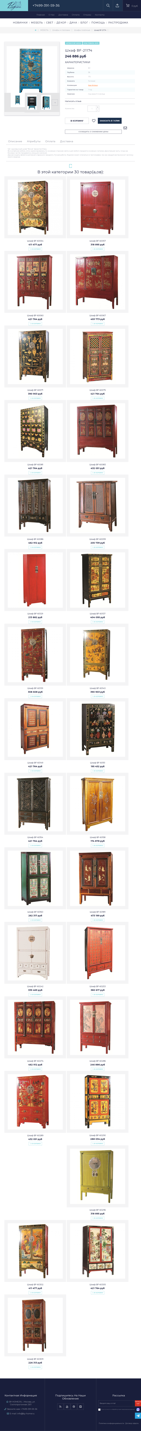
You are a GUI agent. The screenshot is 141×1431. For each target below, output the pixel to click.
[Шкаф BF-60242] (35, 953)
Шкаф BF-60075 (98, 390)
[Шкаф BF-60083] (97, 431)
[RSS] (60, 1407)
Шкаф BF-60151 (97, 763)
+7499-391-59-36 (46, 5)
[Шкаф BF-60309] (35, 1325)
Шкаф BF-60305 (98, 1284)
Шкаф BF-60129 (35, 613)
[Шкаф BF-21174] (18, 100)
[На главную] (35, 30)
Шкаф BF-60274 (35, 1061)
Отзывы (87, 15)
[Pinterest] (74, 1407)
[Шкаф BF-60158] (97, 804)
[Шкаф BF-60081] (35, 431)
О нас (52, 15)
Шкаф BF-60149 (35, 763)
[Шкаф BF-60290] (97, 1102)
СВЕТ (49, 22)
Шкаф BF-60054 (35, 241)
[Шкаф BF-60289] (35, 1102)
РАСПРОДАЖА (118, 22)
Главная (41, 15)
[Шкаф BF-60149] (35, 729)
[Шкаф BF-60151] (97, 729)
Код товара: (89, 43)
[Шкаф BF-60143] (97, 655)
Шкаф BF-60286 (98, 1061)
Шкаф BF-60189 (97, 912)
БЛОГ (84, 22)
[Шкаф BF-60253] (97, 953)
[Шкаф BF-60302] (35, 1251)
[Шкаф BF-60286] (97, 1027)
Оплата (76, 15)
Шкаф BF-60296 (98, 1210)
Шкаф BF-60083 (97, 464)
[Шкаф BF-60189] (97, 878)
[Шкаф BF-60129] (35, 580)
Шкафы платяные (82, 30)
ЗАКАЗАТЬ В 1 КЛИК (110, 121)
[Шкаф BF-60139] (35, 655)
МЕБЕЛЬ (37, 22)
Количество (69, 109)
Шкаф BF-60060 (35, 315)
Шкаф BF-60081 (35, 464)
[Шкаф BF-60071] (35, 356)
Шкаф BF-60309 (35, 1359)
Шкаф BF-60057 (98, 241)
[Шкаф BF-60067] (97, 282)
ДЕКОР (61, 22)
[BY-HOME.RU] (14, 5)
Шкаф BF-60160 (35, 912)
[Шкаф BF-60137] (97, 580)
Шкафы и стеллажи (61, 30)
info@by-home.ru (25, 1413)
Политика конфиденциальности (111, 1423)
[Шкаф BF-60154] (35, 804)
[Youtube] (67, 1407)
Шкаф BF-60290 (97, 1135)
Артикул (69, 43)
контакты (100, 15)
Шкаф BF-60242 (35, 986)
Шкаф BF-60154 (35, 837)
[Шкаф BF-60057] (97, 207)
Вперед (55, 102)
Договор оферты (132, 1423)
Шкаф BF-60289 (35, 1135)
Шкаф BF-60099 (97, 539)
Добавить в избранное (94, 121)
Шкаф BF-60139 (35, 688)
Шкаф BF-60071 (35, 390)
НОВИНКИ (20, 22)
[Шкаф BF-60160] (35, 878)
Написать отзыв (73, 101)
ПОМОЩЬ (98, 22)
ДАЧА (73, 22)
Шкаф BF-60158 (97, 837)
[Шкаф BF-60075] (97, 356)
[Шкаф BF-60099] (97, 506)
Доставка (63, 15)
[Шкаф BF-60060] (35, 282)
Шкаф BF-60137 (97, 613)
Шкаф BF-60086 (35, 539)
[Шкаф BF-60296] (97, 1176)
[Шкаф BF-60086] (35, 506)
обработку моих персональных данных (123, 1409)
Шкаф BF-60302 (35, 1284)
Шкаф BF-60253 (98, 986)
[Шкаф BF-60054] (35, 207)
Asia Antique (93, 85)
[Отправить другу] (125, 128)
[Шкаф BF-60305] (97, 1251)
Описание (15, 141)
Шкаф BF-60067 (97, 315)
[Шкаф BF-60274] (35, 1027)
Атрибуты (34, 141)
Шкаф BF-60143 (98, 688)
